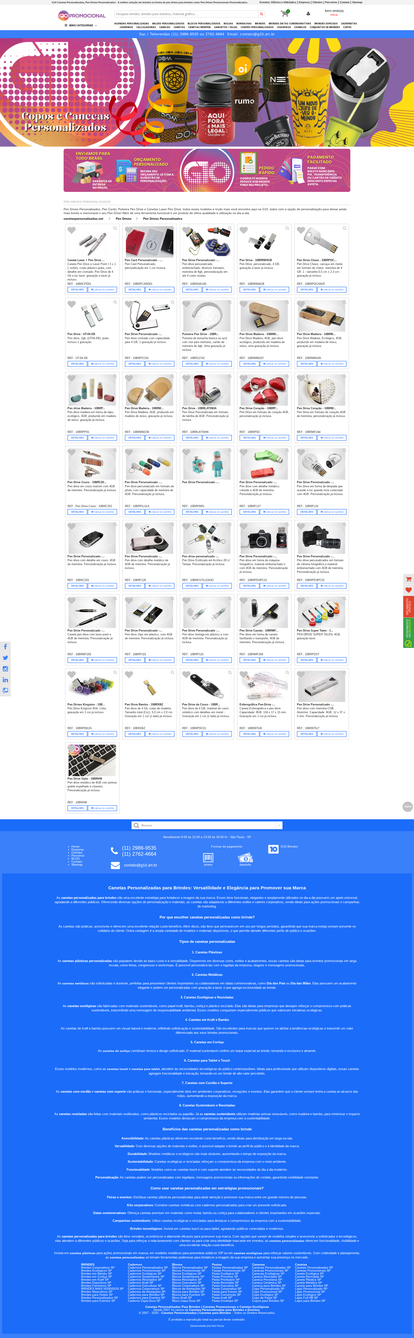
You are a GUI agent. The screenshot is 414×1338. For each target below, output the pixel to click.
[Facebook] (5, 647)
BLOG (75, 858)
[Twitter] (5, 658)
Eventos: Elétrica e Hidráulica (278, 2)
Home (75, 846)
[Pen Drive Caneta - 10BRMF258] (264, 612)
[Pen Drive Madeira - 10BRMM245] (322, 316)
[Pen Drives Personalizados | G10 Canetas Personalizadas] (82, 20)
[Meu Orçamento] (408, 579)
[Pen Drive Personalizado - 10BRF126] (150, 538)
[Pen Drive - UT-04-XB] (92, 316)
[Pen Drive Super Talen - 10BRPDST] (322, 612)
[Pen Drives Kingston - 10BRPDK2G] (92, 686)
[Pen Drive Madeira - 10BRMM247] (264, 316)
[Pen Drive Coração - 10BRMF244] (322, 390)
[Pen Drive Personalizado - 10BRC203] (92, 538)
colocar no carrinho (103, 289)
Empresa (304, 2)
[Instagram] (5, 669)
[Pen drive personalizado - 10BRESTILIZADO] (207, 538)
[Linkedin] (5, 680)
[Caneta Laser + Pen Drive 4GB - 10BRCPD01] (92, 242)
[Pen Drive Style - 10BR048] (92, 760)
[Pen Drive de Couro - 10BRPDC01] (207, 686)
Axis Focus (217, 1325)
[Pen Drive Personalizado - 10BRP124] (322, 464)
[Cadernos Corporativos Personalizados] (207, 92)
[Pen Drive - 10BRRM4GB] (264, 242)
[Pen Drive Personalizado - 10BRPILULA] (150, 464)
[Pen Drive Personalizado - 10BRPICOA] (150, 316)
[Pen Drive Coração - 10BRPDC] (264, 390)
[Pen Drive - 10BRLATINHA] (207, 390)
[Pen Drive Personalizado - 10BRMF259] (92, 612)
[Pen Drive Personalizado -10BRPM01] (207, 464)
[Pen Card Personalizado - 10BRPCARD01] (150, 242)
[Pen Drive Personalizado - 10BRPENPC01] (264, 538)
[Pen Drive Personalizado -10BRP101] (150, 612)
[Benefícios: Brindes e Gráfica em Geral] (207, 193)
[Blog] (5, 691)
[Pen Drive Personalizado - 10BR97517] (322, 686)
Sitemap (357, 2)
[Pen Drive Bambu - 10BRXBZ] (150, 686)
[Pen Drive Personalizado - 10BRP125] (207, 612)
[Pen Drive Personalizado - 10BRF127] (264, 464)
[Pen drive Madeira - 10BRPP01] (92, 390)
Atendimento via (408, 628)
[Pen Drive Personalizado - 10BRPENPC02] (322, 538)
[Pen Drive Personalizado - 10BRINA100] (207, 242)
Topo (407, 806)
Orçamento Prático (408, 606)
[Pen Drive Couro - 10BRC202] (92, 464)
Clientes (317, 2)
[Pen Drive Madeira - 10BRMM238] (150, 390)
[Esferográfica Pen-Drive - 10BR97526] (264, 686)
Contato (345, 2)
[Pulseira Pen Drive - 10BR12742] (207, 316)
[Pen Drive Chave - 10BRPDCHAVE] (322, 242)
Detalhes (77, 289)
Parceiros (331, 2)
